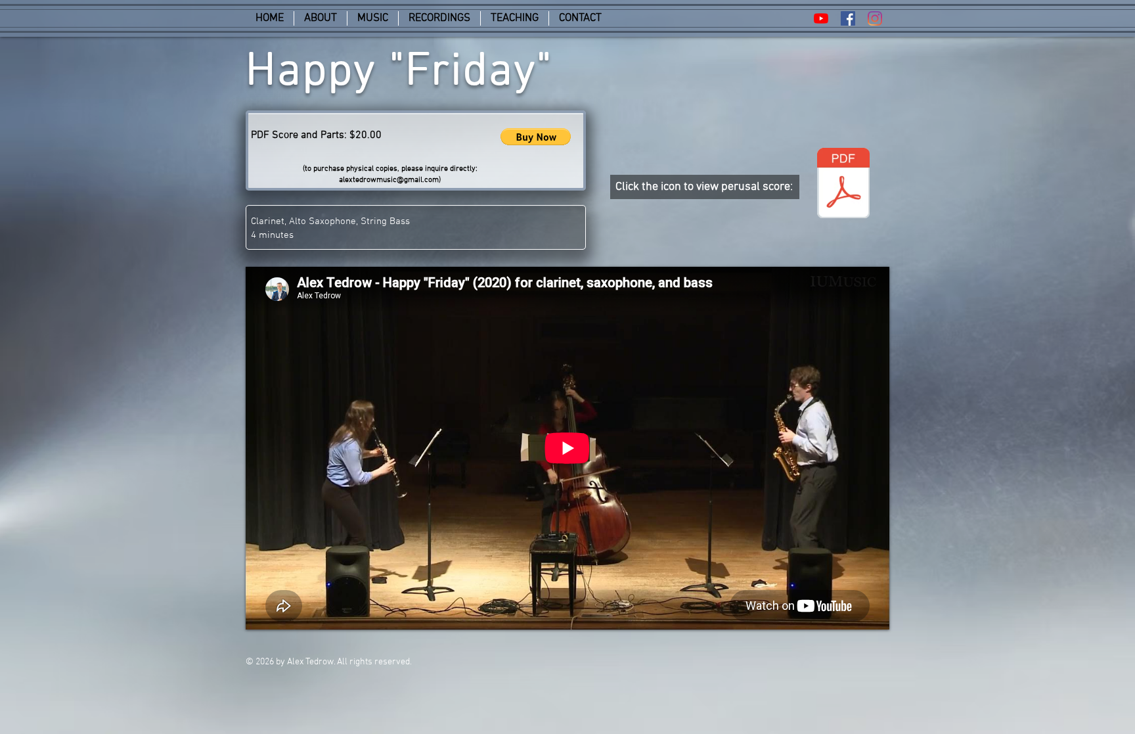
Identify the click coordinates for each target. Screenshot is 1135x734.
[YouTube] (821, 18)
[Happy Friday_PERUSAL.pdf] (843, 185)
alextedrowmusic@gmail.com (389, 180)
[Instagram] (875, 18)
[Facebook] (848, 18)
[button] (536, 136)
